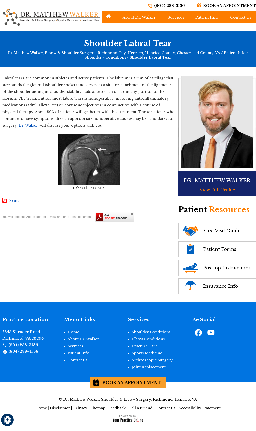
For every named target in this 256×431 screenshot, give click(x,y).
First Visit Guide (222, 231)
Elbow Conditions (148, 339)
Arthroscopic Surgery (152, 360)
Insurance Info (220, 286)
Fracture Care (145, 346)
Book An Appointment (229, 5)
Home (108, 16)
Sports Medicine (147, 353)
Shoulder (93, 57)
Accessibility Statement (199, 408)
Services (176, 17)
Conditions (116, 57)
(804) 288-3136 (169, 5)
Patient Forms (219, 249)
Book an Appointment (131, 382)
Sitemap (98, 408)
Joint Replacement (149, 367)
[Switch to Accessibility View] (7, 420)
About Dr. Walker (139, 17)
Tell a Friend (141, 408)
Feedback (117, 408)
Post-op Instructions (227, 268)
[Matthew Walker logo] (51, 17)
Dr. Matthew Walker (217, 181)
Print (14, 200)
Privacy (80, 408)
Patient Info (207, 17)
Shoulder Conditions (151, 332)
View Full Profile (217, 189)
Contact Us (240, 17)
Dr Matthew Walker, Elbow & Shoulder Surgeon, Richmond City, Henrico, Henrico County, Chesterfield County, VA (114, 53)
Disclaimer (60, 408)
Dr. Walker (28, 125)
